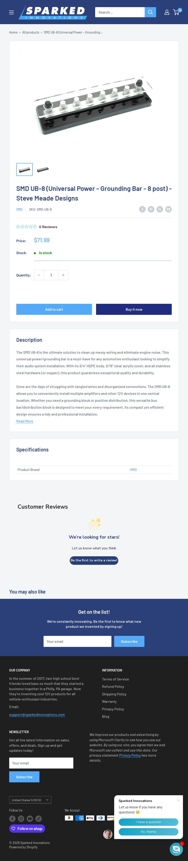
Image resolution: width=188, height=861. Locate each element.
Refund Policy (113, 686)
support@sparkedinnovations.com (37, 714)
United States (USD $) (26, 800)
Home (13, 32)
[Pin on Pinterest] (151, 209)
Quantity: (23, 275)
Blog (105, 716)
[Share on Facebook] (142, 209)
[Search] (150, 12)
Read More (24, 421)
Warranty (109, 701)
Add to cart (54, 309)
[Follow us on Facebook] (12, 818)
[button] (176, 849)
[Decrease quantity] (39, 275)
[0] (176, 12)
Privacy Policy (113, 709)
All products (30, 32)
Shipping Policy (114, 694)
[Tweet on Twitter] (160, 209)
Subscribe (129, 641)
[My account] (167, 12)
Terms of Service (115, 679)
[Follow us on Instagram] (21, 818)
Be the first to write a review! (94, 560)
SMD (19, 209)
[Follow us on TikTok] (38, 818)
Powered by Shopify (23, 847)
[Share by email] (168, 209)
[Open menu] (11, 12)
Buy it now (134, 309)
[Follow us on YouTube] (30, 818)
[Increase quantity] (63, 275)
